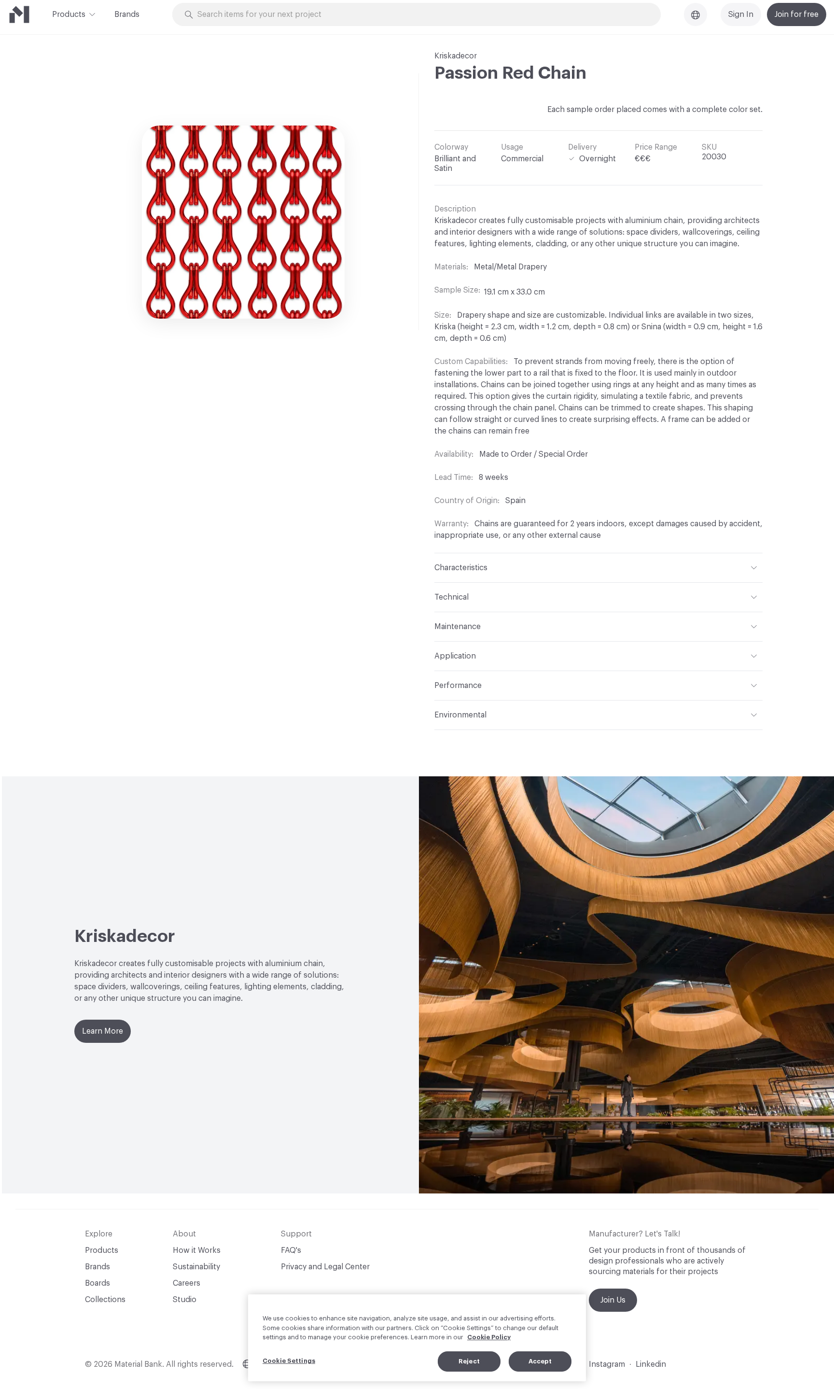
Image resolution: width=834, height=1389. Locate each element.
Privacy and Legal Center (325, 1267)
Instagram (607, 1364)
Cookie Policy (489, 1337)
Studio (184, 1300)
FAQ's (291, 1250)
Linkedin (651, 1364)
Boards (97, 1283)
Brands (126, 14)
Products (68, 14)
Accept (540, 1361)
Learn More (102, 1031)
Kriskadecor (455, 56)
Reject (469, 1361)
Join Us (613, 1300)
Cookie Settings (289, 1361)
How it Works (197, 1250)
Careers (186, 1283)
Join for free (797, 14)
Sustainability (196, 1267)
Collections (105, 1300)
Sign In (740, 14)
